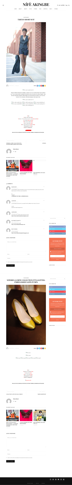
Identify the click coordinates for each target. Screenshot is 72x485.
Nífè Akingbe (36, 4)
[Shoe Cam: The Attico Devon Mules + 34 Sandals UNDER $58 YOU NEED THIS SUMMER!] (12, 165)
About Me (37, 483)
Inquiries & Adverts (30, 483)
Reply (44, 186)
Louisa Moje (13, 200)
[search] (69, 5)
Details (44, 143)
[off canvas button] (3, 5)
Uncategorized (26, 17)
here (31, 117)
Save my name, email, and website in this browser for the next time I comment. (20, 457)
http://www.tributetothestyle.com (18, 224)
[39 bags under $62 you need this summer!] (26, 165)
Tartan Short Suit (42, 394)
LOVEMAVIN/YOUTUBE (15, 196)
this (34, 124)
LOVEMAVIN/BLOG (24, 196)
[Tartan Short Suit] (26, 52)
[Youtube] (15, 401)
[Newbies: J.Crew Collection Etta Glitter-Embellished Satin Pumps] (26, 314)
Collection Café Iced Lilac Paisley (14, 394)
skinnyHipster (11, 85)
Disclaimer (43, 483)
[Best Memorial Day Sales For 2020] (39, 165)
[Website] (14, 401)
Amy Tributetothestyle (16, 220)
